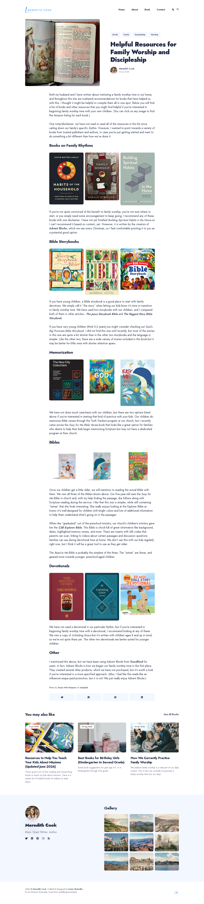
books (115, 34)
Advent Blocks (58, 228)
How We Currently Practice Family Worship (150, 760)
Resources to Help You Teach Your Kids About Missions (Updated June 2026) (45, 762)
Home (122, 9)
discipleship (140, 34)
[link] (26, 838)
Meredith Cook (126, 69)
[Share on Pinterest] (115, 697)
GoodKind (136, 662)
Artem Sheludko (75, 889)
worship (154, 34)
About (134, 9)
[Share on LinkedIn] (142, 697)
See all (171, 714)
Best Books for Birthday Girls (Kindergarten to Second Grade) (101, 760)
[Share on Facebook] (88, 697)
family (126, 34)
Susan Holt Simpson (67, 687)
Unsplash (84, 687)
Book (147, 9)
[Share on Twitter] (62, 697)
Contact (161, 9)
